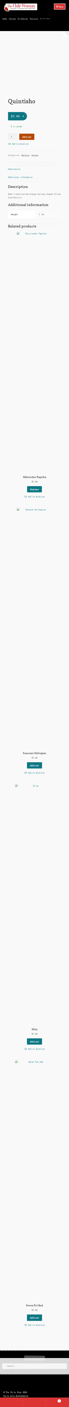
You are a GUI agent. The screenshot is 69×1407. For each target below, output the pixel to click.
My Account (11, 1402)
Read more (34, 489)
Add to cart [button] (34, 765)
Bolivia (34, 19)
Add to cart (26, 136)
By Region (23, 19)
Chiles (12, 19)
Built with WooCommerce (16, 1396)
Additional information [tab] (20, 177)
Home (4, 19)
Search (34, 1402)
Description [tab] (14, 169)
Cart (53, 1400)
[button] (18, 144)
